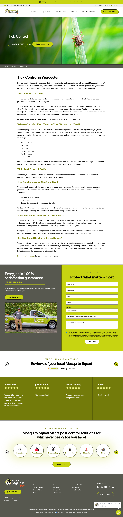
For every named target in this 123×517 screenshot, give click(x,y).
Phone (69, 296)
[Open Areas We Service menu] (67, 12)
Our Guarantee (14, 297)
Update (28, 5)
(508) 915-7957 (114, 5)
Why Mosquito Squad (89, 12)
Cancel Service (58, 485)
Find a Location (105, 494)
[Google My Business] (113, 487)
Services (33, 12)
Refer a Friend (37, 490)
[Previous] (7, 364)
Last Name (70, 290)
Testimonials (57, 492)
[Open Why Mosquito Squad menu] (97, 12)
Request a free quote (26, 256)
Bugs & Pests (45, 12)
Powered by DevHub (82, 512)
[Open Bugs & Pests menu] (51, 12)
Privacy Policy (114, 336)
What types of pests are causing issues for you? (81, 316)
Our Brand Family (77, 490)
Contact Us (56, 490)
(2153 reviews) (72, 368)
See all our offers (79, 2)
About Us (74, 12)
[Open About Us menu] (78, 12)
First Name (70, 284)
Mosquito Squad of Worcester (15, 5)
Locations (75, 487)
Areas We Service (61, 12)
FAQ (100, 5)
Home (6, 66)
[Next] (116, 364)
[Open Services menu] (37, 12)
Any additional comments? (75, 322)
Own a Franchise (77, 485)
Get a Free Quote (109, 12)
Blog (96, 5)
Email (69, 302)
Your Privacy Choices (63, 512)
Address (68, 307)
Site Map (72, 512)
